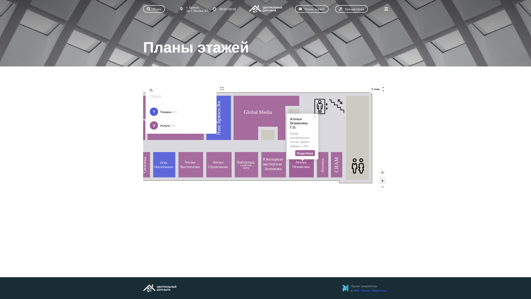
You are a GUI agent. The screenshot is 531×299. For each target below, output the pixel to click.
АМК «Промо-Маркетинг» (370, 290)
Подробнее (305, 153)
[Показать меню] (386, 9)
